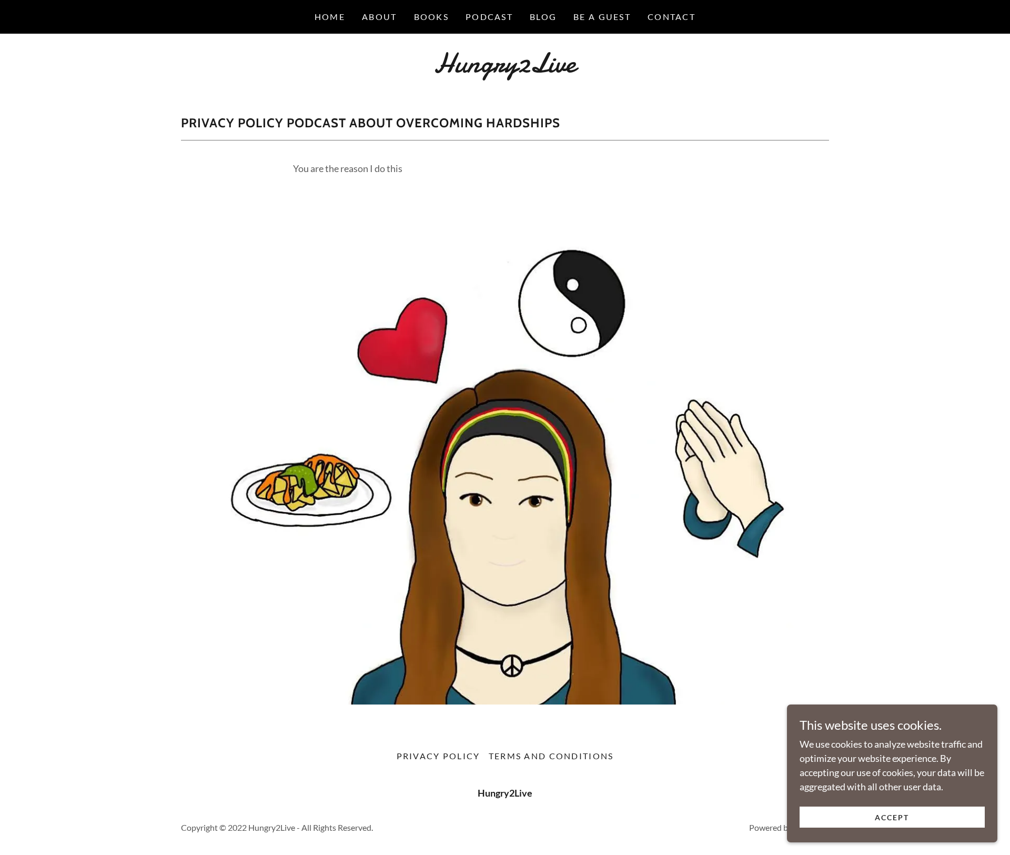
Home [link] (330, 17)
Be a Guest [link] (602, 17)
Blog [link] (543, 17)
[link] (504, 68)
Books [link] (431, 17)
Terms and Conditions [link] (551, 756)
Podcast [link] (489, 17)
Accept (892, 817)
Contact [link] (671, 17)
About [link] (379, 17)
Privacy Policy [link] (438, 756)
